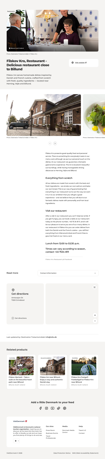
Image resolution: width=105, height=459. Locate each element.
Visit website (80, 63)
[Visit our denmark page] (40, 408)
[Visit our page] (46, 408)
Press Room (50, 430)
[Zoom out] (94, 320)
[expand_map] (94, 287)
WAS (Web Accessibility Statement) (85, 453)
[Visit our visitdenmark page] (52, 408)
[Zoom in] (94, 315)
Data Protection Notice (62, 453)
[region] (72, 303)
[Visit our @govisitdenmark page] (58, 408)
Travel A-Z (82, 430)
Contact (82, 433)
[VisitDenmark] (20, 421)
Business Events (52, 433)
